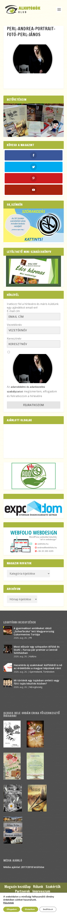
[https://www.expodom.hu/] (33, 508)
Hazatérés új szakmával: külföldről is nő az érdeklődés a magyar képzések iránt (38, 666)
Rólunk (38, 886)
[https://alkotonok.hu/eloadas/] (33, 241)
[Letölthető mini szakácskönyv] (33, 271)
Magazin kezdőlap (17, 886)
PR (30, 637)
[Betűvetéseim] (33, 120)
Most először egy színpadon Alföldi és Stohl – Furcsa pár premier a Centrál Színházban (36, 649)
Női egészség (35, 687)
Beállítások (48, 909)
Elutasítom (30, 909)
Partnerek (22, 891)
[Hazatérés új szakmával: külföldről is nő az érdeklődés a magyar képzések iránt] (7, 667)
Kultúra (32, 656)
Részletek (8, 902)
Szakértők (53, 886)
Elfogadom (12, 909)
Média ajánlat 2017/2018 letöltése (23, 867)
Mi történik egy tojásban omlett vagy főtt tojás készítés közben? (36, 682)
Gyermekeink (35, 671)
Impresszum (41, 891)
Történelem (48, 671)
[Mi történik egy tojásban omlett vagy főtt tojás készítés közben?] (7, 682)
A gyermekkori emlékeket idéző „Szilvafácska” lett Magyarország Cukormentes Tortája (34, 631)
